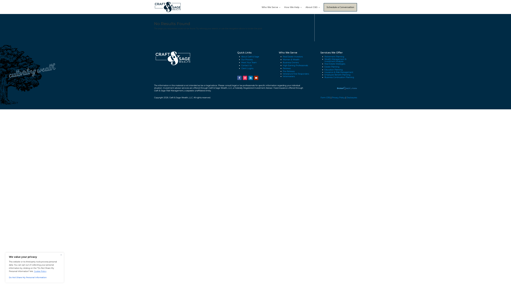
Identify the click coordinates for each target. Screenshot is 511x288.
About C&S (312, 7)
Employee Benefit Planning (337, 75)
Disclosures (352, 97)
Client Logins (247, 68)
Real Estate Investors (293, 56)
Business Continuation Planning (339, 77)
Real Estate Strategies (334, 64)
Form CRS (325, 97)
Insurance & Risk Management (338, 72)
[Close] (61, 254)
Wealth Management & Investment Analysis (335, 60)
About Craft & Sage (250, 56)
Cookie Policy (40, 271)
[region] (34, 268)
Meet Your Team (249, 62)
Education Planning (333, 70)
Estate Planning (331, 67)
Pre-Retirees (289, 71)
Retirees (287, 68)
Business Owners (291, 62)
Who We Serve (270, 7)
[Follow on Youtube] (256, 78)
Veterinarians (289, 76)
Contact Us (246, 65)
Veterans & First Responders (296, 74)
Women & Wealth (291, 59)
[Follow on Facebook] (239, 78)
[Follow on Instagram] (245, 78)
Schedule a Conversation (340, 7)
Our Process (247, 59)
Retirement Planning (334, 56)
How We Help (291, 7)
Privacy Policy (338, 97)
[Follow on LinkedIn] (250, 78)
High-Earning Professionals (295, 65)
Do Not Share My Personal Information (28, 277)
